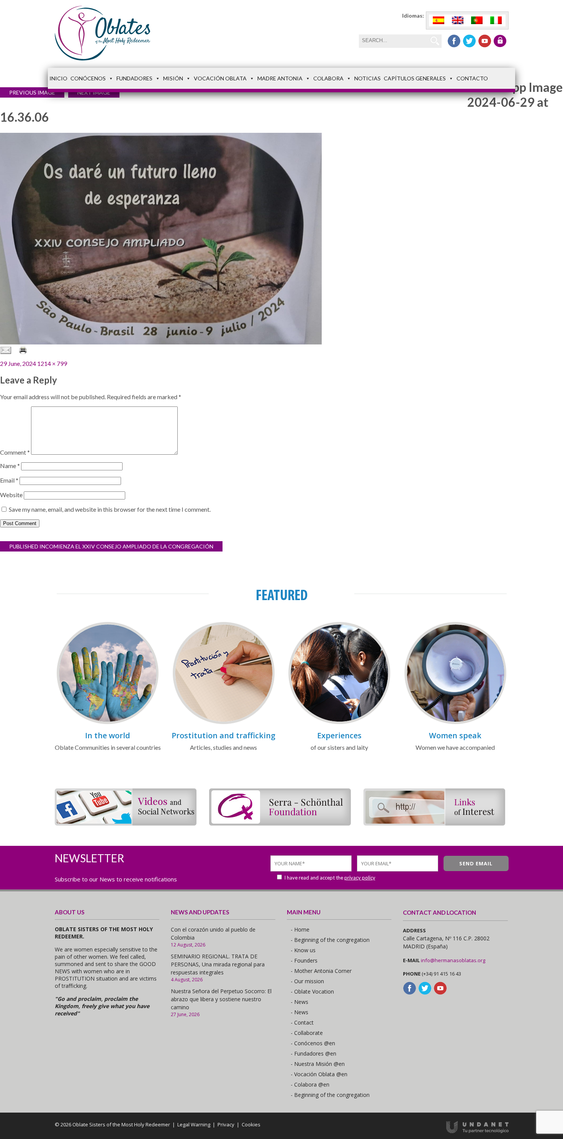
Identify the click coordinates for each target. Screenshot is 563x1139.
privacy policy (359, 878)
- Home (300, 929)
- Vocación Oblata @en (319, 1074)
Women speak (455, 735)
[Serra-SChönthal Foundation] (280, 823)
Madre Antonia (280, 78)
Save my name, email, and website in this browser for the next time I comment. (110, 509)
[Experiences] (339, 722)
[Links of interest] (434, 823)
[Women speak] (455, 722)
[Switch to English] (457, 20)
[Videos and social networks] (125, 823)
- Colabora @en (310, 1084)
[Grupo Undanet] (477, 1131)
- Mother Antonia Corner (321, 970)
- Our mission (307, 981)
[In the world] (107, 722)
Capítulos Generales (415, 78)
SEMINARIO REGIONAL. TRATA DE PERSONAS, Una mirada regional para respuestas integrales (218, 964)
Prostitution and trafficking (223, 735)
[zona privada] (500, 40)
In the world (107, 735)
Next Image (93, 92)
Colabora (328, 78)
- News (299, 1001)
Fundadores (134, 78)
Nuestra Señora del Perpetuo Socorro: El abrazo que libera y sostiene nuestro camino (221, 999)
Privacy (226, 1124)
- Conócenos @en (313, 1043)
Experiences (339, 735)
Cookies (251, 1124)
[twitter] (469, 40)
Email (9, 480)
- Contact (302, 1022)
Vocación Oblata (220, 78)
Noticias (367, 78)
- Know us (303, 950)
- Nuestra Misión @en (318, 1063)
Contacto (472, 78)
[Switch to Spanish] (438, 20)
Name (10, 465)
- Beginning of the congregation (330, 939)
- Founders (304, 960)
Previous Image (32, 92)
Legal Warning (193, 1124)
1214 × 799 (52, 363)
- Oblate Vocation (312, 991)
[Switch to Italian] (496, 20)
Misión (173, 78)
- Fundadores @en (313, 1053)
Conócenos (88, 78)
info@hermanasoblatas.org (453, 960)
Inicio (58, 78)
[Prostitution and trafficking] (223, 722)
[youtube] (484, 40)
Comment (15, 452)
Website (11, 494)
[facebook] (454, 40)
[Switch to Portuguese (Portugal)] (476, 20)
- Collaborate (307, 1032)
